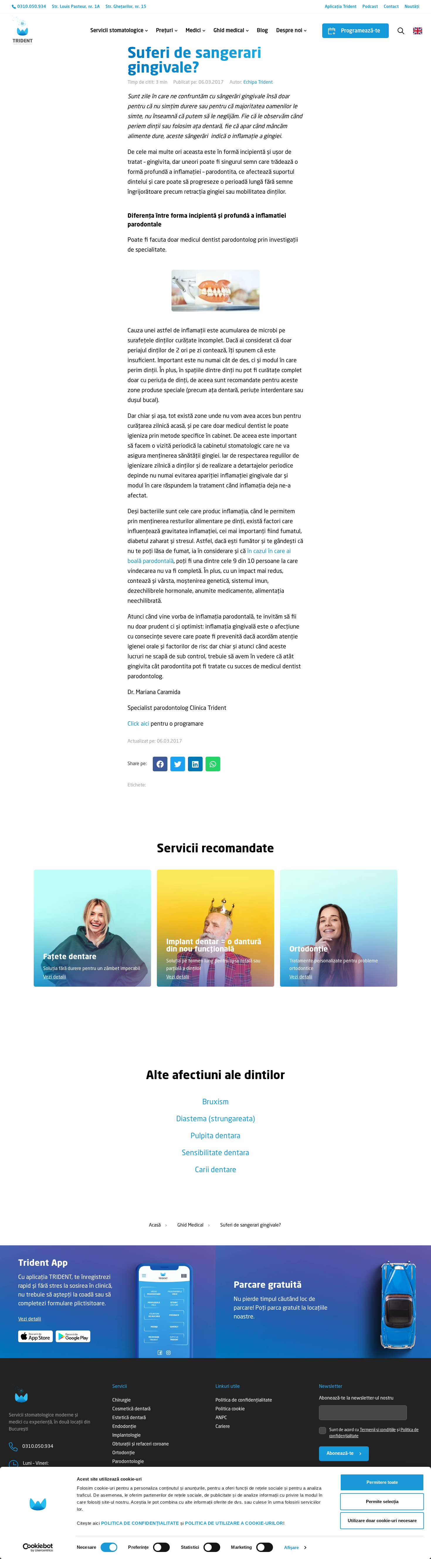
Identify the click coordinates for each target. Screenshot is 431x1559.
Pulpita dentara (215, 1136)
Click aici (138, 724)
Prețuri (164, 30)
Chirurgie (121, 1400)
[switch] (161, 1547)
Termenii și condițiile (378, 1430)
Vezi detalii (54, 977)
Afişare (291, 1547)
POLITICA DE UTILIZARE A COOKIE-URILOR (234, 1523)
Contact (391, 7)
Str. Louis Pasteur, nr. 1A (76, 7)
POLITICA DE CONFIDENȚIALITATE (140, 1523)
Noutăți (412, 7)
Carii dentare (215, 1170)
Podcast (370, 7)
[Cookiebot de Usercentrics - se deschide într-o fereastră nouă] (38, 1547)
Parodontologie (128, 1462)
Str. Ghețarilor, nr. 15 (126, 7)
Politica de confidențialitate (244, 1400)
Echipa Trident (258, 82)
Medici (193, 30)
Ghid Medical (190, 1225)
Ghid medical (228, 30)
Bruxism (215, 1102)
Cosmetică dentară (131, 1409)
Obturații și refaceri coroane (140, 1444)
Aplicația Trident (341, 7)
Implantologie (126, 1435)
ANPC (221, 1418)
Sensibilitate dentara (215, 1153)
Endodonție (124, 1426)
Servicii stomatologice (116, 30)
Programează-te (360, 31)
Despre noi (289, 30)
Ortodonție (123, 1453)
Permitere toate (382, 1482)
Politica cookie (230, 1409)
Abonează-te (340, 1453)
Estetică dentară (129, 1418)
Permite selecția (382, 1501)
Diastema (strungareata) (215, 1119)
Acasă (155, 1225)
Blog (262, 30)
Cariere (223, 1426)
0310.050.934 (31, 7)
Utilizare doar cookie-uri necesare (382, 1520)
